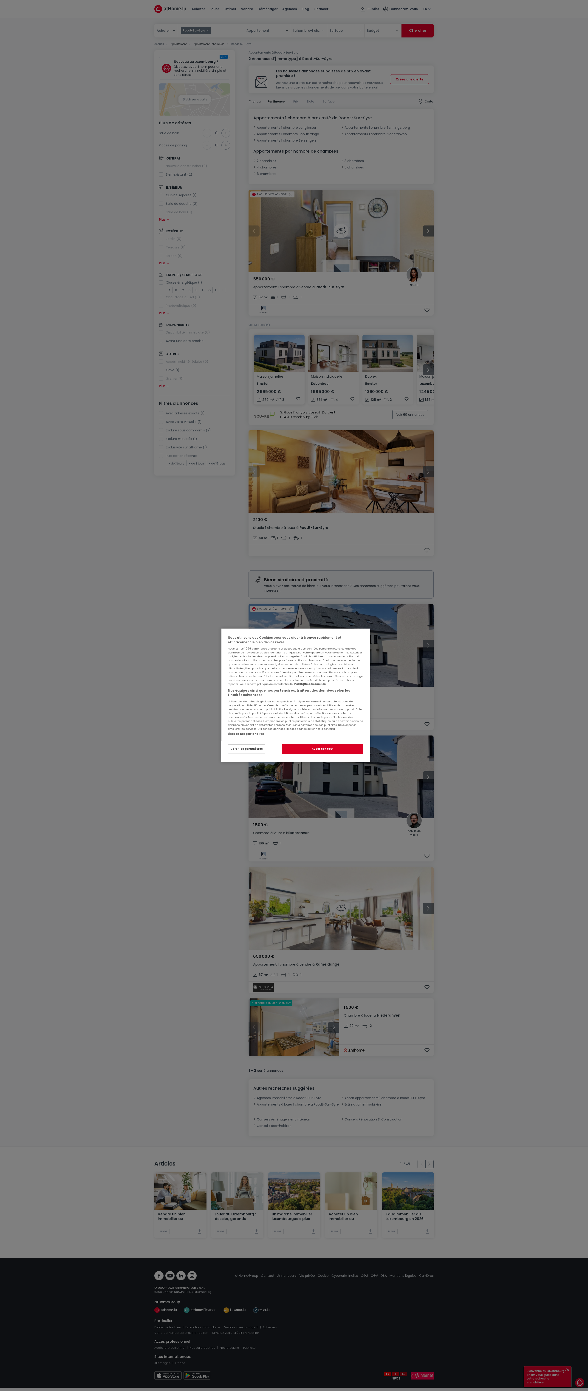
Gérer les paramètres (246, 749)
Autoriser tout (323, 749)
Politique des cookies (310, 684)
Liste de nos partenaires (246, 734)
